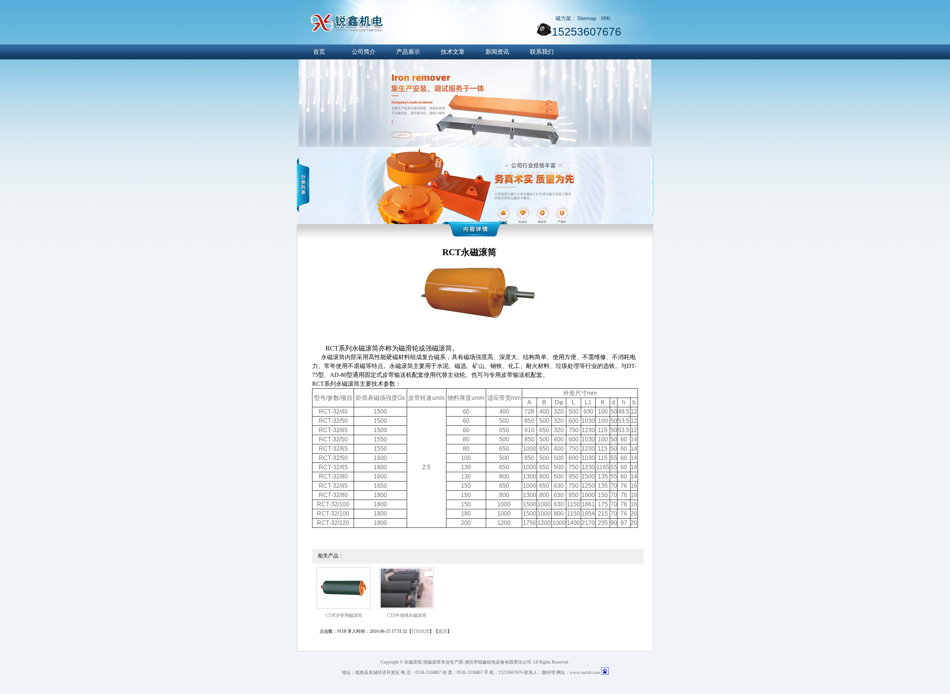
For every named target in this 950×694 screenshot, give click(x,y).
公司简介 (364, 52)
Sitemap (586, 18)
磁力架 (563, 18)
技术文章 (453, 52)
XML (606, 18)
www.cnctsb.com (585, 672)
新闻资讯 (497, 52)
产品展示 (408, 52)
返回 (442, 631)
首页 (319, 52)
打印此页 (420, 631)
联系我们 (542, 52)
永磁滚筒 (413, 662)
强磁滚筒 (432, 662)
